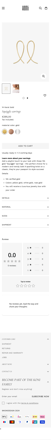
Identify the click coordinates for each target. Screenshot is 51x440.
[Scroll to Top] (46, 426)
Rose (11, 131)
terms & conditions (29, 403)
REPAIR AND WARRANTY (12, 353)
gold (4, 131)
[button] (36, 247)
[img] (12, 261)
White (17, 131)
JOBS (4, 357)
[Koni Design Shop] (25, 8)
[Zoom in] (43, 76)
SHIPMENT (6, 344)
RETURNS (6, 348)
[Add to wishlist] (45, 95)
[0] (46, 8)
